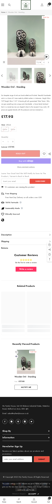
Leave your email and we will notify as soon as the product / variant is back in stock (23, 175)
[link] (13, 326)
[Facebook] (4, 421)
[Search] (9, 4)
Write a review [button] (26, 269)
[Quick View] (16, 356)
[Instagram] (11, 421)
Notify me (26, 387)
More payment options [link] (26, 167)
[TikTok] (24, 421)
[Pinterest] (18, 421)
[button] (44, 62)
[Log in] (42, 4)
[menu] (2, 4)
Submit (41, 459)
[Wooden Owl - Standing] (26, 362)
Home (3, 12)
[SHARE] (49, 154)
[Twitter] (31, 421)
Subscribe (40, 181)
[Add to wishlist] (44, 154)
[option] (26, 40)
